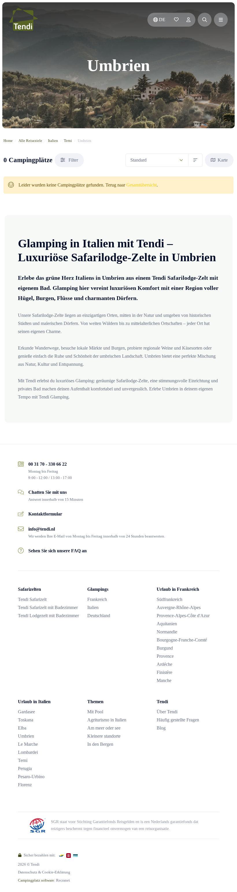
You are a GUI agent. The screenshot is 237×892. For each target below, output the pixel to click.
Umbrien (26, 736)
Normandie (167, 631)
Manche (164, 680)
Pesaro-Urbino (31, 776)
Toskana (25, 719)
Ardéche (164, 664)
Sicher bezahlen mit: (39, 855)
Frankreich (97, 599)
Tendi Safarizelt (32, 599)
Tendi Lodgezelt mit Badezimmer (48, 615)
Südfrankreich (169, 599)
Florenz (25, 784)
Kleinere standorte (104, 736)
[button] (205, 20)
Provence (165, 656)
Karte (222, 160)
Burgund (165, 648)
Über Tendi (167, 711)
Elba (22, 727)
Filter (72, 160)
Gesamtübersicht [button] (141, 184)
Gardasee (26, 711)
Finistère (164, 672)
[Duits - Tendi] (23, 19)
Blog (161, 727)
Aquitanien (167, 623)
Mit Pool (95, 711)
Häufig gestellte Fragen (178, 719)
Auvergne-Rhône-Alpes (179, 607)
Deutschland (98, 615)
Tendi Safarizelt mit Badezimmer (48, 607)
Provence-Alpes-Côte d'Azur (183, 615)
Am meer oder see (104, 727)
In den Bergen (100, 744)
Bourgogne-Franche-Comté (182, 639)
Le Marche (28, 744)
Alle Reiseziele (30, 140)
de (162, 19)
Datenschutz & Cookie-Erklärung (44, 872)
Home (8, 140)
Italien (53, 140)
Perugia (25, 768)
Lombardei (28, 752)
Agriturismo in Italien (106, 719)
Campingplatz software (36, 880)
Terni (68, 140)
